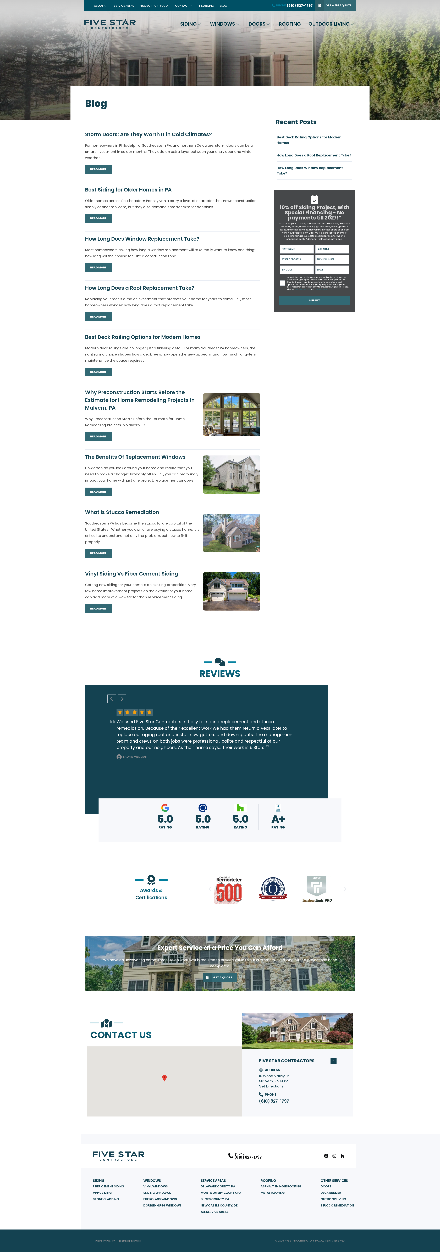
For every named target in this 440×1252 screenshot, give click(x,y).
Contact (182, 6)
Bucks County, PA (215, 1199)
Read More (98, 169)
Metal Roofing (273, 1193)
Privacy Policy (105, 1241)
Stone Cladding (106, 1199)
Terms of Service (130, 1241)
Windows (222, 24)
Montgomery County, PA (221, 1193)
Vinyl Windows (155, 1186)
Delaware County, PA (218, 1186)
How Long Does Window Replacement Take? (142, 238)
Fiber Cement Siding (108, 1186)
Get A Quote (222, 977)
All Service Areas (214, 1212)
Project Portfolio (154, 6)
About (98, 6)
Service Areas (124, 6)
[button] (164, 1078)
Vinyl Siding (102, 1193)
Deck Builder (331, 1193)
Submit (314, 300)
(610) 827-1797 (274, 1101)
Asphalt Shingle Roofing (281, 1186)
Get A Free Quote (338, 5)
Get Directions (271, 1086)
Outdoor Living (329, 24)
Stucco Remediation (337, 1205)
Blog (223, 6)
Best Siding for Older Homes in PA (128, 189)
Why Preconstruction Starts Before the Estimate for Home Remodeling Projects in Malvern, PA (140, 400)
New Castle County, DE (219, 1205)
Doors (257, 24)
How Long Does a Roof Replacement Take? (139, 288)
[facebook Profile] (326, 1156)
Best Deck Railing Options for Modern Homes (143, 337)
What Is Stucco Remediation (122, 512)
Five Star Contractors (287, 1061)
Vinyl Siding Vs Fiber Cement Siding (131, 573)
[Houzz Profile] (342, 1156)
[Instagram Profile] (334, 1156)
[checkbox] (282, 283)
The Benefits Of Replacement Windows (135, 457)
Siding (188, 24)
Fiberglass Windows (160, 1199)
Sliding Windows (157, 1193)
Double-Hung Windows (162, 1205)
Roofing (290, 24)
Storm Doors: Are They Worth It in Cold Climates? (148, 134)
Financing (206, 6)
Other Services (334, 1180)
